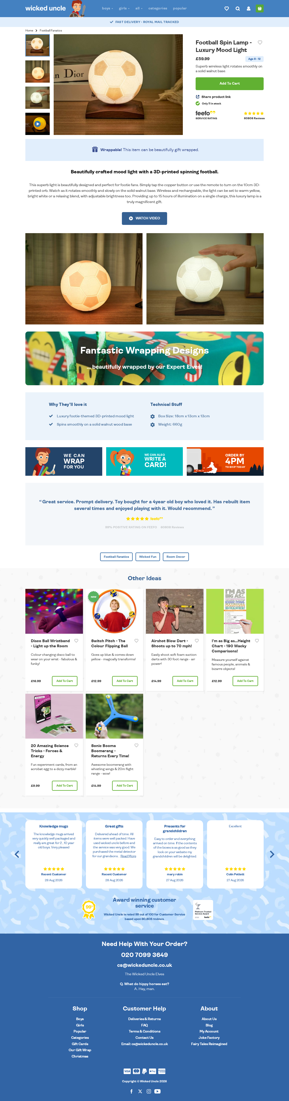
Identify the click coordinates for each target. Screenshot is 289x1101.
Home (29, 30)
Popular (180, 8)
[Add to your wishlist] (260, 42)
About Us (209, 1019)
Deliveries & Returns (144, 1019)
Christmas (80, 1056)
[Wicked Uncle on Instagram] (149, 1091)
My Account (209, 1031)
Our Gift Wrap (80, 1050)
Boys (106, 8)
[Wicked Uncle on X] (140, 1091)
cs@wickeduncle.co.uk (144, 965)
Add (64, 681)
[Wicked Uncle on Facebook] (131, 1091)
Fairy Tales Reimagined (209, 1044)
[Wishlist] (227, 8)
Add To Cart (230, 83)
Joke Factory (209, 1038)
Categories (157, 8)
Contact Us (144, 1038)
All (137, 8)
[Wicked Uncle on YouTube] (157, 1091)
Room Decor (176, 556)
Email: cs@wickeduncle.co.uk (144, 1044)
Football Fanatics (51, 30)
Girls (123, 8)
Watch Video (147, 218)
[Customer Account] (249, 8)
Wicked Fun (147, 556)
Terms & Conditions (144, 1031)
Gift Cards (80, 1044)
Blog (209, 1025)
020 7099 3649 (144, 955)
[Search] (238, 8)
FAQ (144, 1025)
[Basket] (260, 8)
